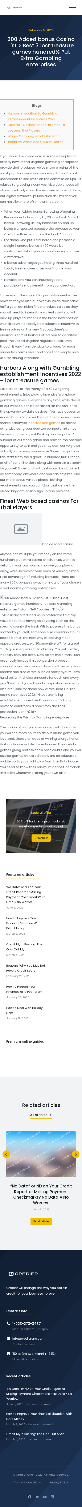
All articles (38, 1115)
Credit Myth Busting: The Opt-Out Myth (35, 1434)
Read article (41, 1221)
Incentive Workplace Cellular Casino (35, 142)
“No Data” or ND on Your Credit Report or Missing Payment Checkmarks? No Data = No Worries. (41, 1194)
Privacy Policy (58, 1482)
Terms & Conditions (27, 1482)
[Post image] (41, 1154)
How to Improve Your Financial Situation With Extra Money (39, 1416)
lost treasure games (44, 423)
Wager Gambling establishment (33, 136)
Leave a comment (38, 1404)
